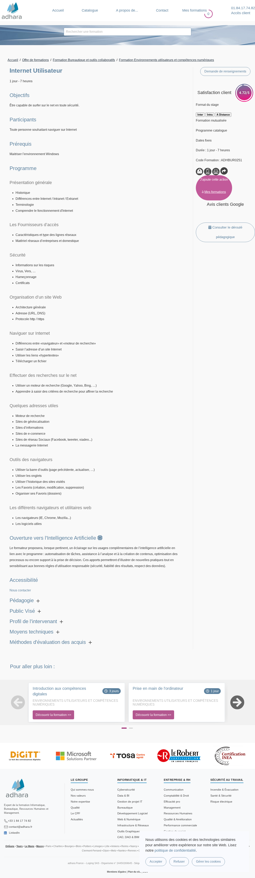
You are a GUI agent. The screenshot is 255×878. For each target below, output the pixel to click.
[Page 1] (124, 728)
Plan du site (134, 871)
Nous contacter (20, 590)
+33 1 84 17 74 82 (19, 820)
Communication (173, 789)
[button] (12, 702)
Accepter (156, 861)
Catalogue (90, 10)
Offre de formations (35, 60)
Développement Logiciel (132, 813)
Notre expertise (80, 801)
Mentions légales (116, 871)
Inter (200, 114)
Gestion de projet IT (129, 801)
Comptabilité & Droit (176, 795)
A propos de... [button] (127, 10)
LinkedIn (14, 832)
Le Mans (29, 846)
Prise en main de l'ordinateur (158, 688)
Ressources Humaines (178, 813)
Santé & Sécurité (220, 795)
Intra (210, 114)
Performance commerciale (180, 825)
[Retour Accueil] (11, 10)
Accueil (58, 10)
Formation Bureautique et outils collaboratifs (84, 60)
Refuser (179, 861)
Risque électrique (221, 801)
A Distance (223, 114)
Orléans (9, 846)
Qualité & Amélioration (178, 819)
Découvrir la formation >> (53, 715)
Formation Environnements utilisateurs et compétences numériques (166, 60)
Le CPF (75, 813)
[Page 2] (131, 728)
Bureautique (125, 807)
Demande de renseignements (225, 71)
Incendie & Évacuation (224, 789)
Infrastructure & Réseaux (133, 825)
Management (172, 807)
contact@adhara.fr (20, 826)
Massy (40, 846)
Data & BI (123, 795)
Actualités (77, 819)
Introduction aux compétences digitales (59, 691)
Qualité (75, 807)
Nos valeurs (78, 795)
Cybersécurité (126, 789)
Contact (162, 10)
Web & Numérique (128, 819)
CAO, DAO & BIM (128, 837)
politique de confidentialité (175, 850)
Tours (19, 846)
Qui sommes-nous (82, 789)
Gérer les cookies (208, 861)
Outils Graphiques (128, 831)
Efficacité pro (172, 801)
